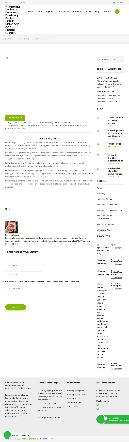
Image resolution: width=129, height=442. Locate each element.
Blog (97, 11)
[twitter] (14, 423)
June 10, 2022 (113, 139)
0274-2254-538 (49, 403)
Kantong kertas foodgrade (57, 122)
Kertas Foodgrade (116, 364)
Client (89, 11)
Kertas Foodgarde (105, 224)
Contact (107, 11)
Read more (117, 248)
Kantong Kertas (38, 122)
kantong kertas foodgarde (75, 125)
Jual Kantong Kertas (21, 122)
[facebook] (7, 423)
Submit (15, 307)
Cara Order (64, 11)
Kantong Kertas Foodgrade (110, 210)
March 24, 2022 (114, 146)
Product (77, 11)
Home (30, 11)
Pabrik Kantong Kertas (15, 128)
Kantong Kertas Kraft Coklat (116, 272)
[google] (21, 423)
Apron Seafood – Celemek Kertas (115, 120)
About (40, 11)
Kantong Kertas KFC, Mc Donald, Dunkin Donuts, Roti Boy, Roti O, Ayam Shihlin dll (116, 136)
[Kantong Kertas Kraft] (103, 262)
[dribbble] (14, 428)
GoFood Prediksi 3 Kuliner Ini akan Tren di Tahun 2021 (115, 161)
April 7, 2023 (113, 125)
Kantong (101, 193)
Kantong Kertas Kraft (116, 261)
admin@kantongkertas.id (49, 417)
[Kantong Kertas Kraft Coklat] (103, 273)
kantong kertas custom (51, 125)
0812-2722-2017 (113, 390)
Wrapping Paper (104, 230)
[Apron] (103, 249)
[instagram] (28, 423)
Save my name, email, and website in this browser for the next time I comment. (41, 282)
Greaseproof (114, 144)
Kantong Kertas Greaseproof (104, 217)
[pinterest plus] (7, 428)
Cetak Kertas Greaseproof (116, 285)
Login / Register (117, 3)
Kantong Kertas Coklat (107, 204)
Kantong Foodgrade (75, 390)
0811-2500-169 (111, 396)
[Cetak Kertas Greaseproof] (103, 321)
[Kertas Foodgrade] (103, 366)
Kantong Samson (74, 398)
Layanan (50, 11)
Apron (100, 188)
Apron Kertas (72, 406)
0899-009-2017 (111, 393)
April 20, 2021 (113, 163)
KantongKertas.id (30, 439)
